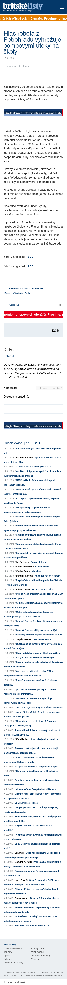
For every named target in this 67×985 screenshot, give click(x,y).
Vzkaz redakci (37, 951)
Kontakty (8, 951)
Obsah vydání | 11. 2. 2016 (23, 442)
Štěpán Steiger (23, 639)
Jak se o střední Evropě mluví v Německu (36, 789)
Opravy (7, 955)
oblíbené (57, 388)
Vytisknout (13, 304)
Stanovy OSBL (37, 948)
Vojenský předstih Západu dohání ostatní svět (39, 634)
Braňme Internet (39, 562)
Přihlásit (9, 356)
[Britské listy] (33, 113)
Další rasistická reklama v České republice (38, 652)
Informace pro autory (40, 955)
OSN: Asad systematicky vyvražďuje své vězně (39, 707)
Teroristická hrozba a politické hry (26, 288)
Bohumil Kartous (24, 457)
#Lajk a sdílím (42, 566)
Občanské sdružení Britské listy (38, 972)
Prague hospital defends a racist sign (35, 657)
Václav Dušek (23, 571)
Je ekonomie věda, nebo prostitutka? (33, 466)
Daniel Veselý (22, 898)
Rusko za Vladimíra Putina (17, 293)
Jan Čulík (19, 852)
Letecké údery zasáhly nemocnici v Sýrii (36, 630)
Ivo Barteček (22, 562)
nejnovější (43, 388)
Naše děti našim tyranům (47, 575)
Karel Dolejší (22, 739)
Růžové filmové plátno (43, 589)
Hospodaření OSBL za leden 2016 (32, 925)
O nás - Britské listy (13, 948)
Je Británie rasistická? (26, 802)
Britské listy (28, 7)
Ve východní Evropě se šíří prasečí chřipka (36, 766)
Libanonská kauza (42, 639)
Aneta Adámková (25, 566)
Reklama (8, 958)
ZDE (31, 257)
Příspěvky (35, 958)
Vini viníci (36, 571)
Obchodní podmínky (13, 962)
